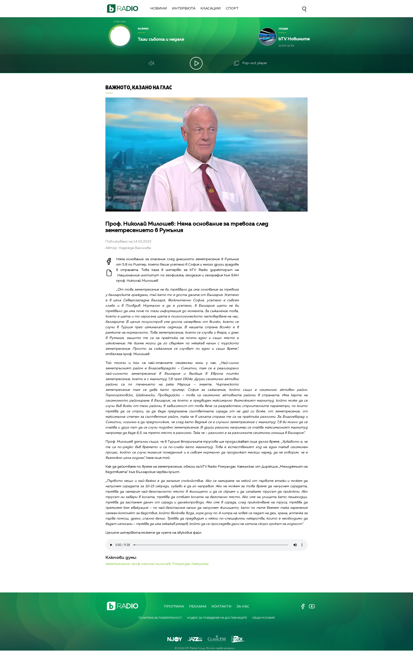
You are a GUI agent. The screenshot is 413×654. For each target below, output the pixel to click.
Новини (158, 8)
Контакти (221, 606)
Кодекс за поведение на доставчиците (217, 618)
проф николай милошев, (151, 564)
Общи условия (263, 618)
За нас (243, 606)
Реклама (197, 606)
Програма (174, 606)
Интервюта (183, 8)
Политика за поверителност (160, 618)
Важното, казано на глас (138, 87)
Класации (210, 8)
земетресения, (117, 564)
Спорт (232, 8)
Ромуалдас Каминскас (190, 564)
